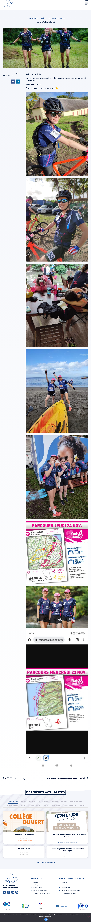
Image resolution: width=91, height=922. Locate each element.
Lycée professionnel (69, 805)
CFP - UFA (82, 805)
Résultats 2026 (24, 849)
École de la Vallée (12, 805)
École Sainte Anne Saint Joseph (48, 801)
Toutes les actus (13, 801)
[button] (13, 82)
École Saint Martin (34, 805)
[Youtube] (12, 892)
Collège (45, 805)
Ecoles (23, 805)
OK (46, 919)
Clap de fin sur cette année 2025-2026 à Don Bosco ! (67, 836)
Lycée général (55, 805)
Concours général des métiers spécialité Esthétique (67, 849)
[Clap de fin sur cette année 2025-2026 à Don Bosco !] (67, 821)
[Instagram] (8, 892)
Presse (23, 801)
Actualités (64, 801)
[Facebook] (16, 892)
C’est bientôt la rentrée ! (24, 835)
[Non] (88, 917)
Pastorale (32, 801)
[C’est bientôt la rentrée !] (24, 821)
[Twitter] (4, 892)
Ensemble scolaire (76, 801)
